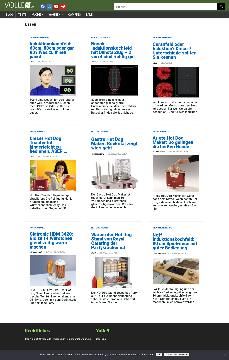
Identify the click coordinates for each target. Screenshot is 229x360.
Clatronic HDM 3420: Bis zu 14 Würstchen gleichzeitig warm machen (51, 240)
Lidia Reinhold (159, 253)
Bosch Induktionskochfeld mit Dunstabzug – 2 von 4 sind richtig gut (113, 50)
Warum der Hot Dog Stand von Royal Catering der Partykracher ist (111, 241)
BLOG (9, 14)
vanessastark (97, 154)
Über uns (101, 339)
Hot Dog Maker (38, 132)
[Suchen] (221, 6)
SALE (89, 14)
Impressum (59, 339)
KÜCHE (36, 14)
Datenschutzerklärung (79, 339)
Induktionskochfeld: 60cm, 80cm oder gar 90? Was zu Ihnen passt (52, 50)
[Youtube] (56, 6)
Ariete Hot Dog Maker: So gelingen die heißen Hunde (173, 142)
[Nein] (224, 355)
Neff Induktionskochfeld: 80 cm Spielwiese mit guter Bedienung (175, 241)
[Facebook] (43, 6)
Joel (32, 61)
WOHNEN (54, 14)
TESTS (22, 14)
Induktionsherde (39, 37)
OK (159, 354)
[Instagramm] (49, 6)
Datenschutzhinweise (176, 354)
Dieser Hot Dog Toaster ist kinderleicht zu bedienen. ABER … (48, 145)
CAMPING (74, 14)
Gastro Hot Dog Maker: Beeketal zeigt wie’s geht (114, 144)
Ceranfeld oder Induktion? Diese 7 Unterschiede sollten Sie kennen (174, 51)
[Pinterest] (63, 6)
